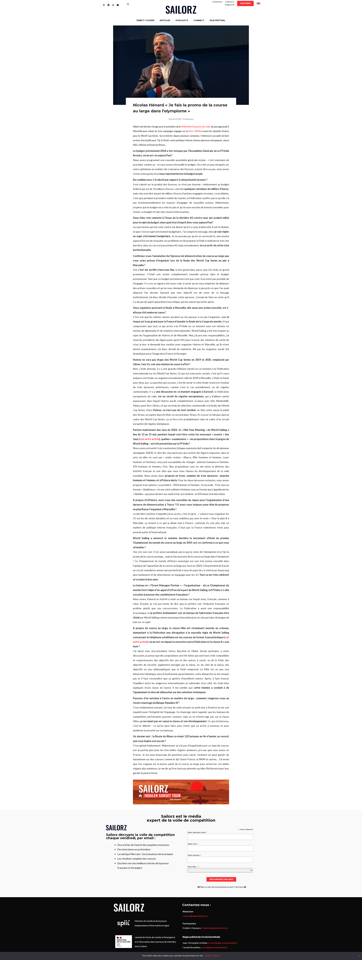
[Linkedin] (108, 5)
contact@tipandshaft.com (195, 916)
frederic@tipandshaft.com (215, 928)
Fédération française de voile (195, 126)
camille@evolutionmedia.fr (215, 947)
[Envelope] (118, 5)
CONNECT (198, 20)
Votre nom (193, 844)
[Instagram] (113, 5)
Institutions (188, 119)
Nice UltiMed (195, 131)
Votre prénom (194, 855)
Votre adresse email (197, 832)
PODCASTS (182, 20)
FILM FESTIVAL (217, 20)
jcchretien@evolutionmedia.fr (223, 942)
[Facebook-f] (104, 5)
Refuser (217, 955)
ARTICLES (165, 20)
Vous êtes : (193, 866)
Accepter (208, 955)
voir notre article (149, 439)
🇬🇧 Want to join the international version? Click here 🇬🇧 (221, 887)
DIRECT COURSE (145, 20)
